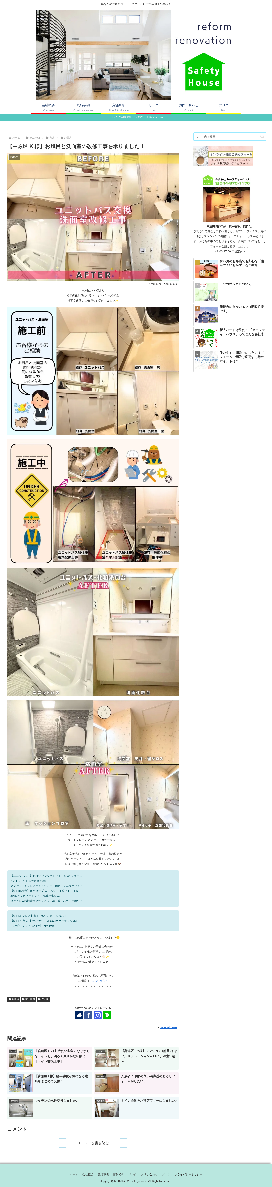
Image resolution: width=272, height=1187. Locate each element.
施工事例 (30, 999)
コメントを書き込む (93, 1143)
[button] (262, 136)
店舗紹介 (118, 1174)
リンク (132, 1174)
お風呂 (15, 999)
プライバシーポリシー (188, 1174)
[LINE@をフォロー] (107, 1015)
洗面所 (45, 999)
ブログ (166, 1174)
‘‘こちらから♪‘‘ (99, 980)
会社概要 (88, 1174)
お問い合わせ (149, 1174)
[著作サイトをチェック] (79, 1015)
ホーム (74, 1174)
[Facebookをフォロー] (88, 1015)
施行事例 (103, 1174)
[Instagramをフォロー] (98, 1015)
